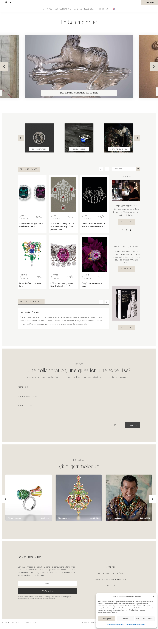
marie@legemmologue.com (119, 377)
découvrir (126, 221)
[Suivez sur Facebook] (1, 2)
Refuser (125, 619)
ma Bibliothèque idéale (110, 573)
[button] (153, 597)
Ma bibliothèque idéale (85, 9)
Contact (110, 586)
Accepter (107, 619)
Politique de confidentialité (115, 624)
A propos (47, 9)
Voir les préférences (144, 619)
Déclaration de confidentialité (135, 624)
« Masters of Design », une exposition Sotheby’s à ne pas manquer (62, 226)
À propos (110, 567)
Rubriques (103, 9)
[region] (79, 66)
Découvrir (126, 327)
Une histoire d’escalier (29, 312)
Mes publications (63, 9)
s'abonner (149, 2)
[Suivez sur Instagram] (6, 2)
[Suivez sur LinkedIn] (10, 2)
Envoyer (133, 425)
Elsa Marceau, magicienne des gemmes (79, 92)
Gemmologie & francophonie (110, 579)
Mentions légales (89, 622)
